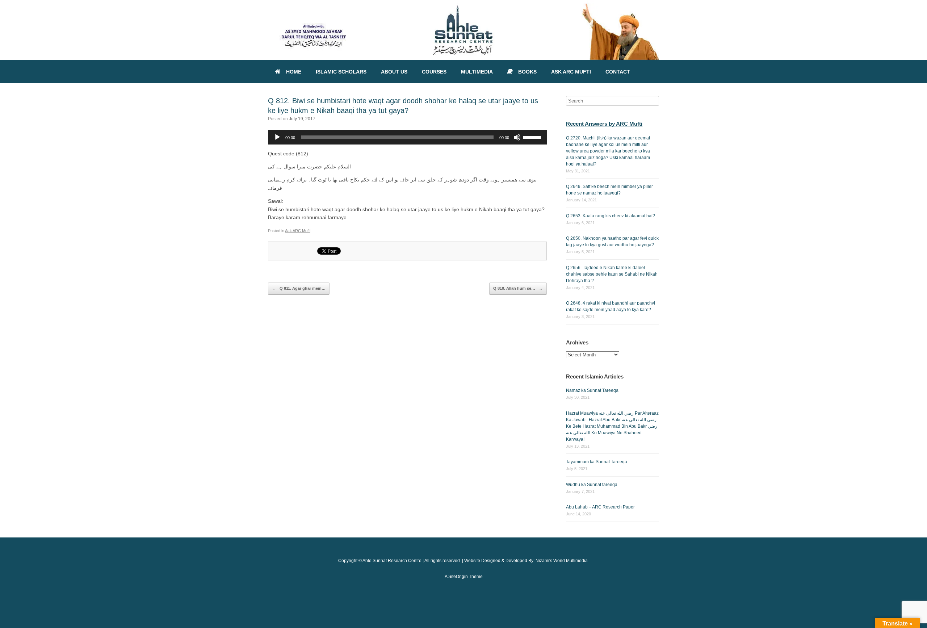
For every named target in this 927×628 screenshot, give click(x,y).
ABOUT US (394, 72)
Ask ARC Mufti (297, 231)
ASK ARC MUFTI (571, 72)
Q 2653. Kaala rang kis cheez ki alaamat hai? (610, 215)
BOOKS (527, 72)
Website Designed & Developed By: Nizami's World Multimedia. (526, 560)
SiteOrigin (458, 576)
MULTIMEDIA (477, 72)
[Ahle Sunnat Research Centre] (463, 30)
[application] (407, 137)
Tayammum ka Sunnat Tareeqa (596, 461)
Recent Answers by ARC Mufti (604, 124)
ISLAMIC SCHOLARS (341, 72)
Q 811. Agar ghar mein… (299, 288)
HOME (293, 72)
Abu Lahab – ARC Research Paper (600, 507)
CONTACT (617, 72)
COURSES (434, 72)
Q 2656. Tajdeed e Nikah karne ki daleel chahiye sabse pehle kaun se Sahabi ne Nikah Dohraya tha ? (612, 274)
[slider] (533, 136)
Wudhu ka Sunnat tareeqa (591, 484)
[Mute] (517, 137)
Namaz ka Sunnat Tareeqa (592, 390)
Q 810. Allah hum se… (518, 288)
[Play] (277, 137)
